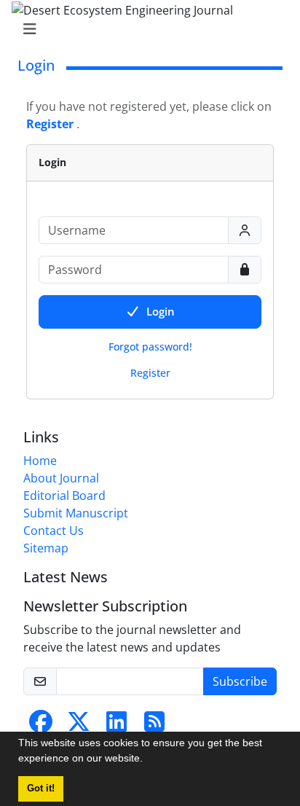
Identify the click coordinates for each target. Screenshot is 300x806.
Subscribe (240, 681)
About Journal (61, 478)
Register (150, 373)
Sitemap (45, 548)
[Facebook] (40, 726)
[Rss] (154, 726)
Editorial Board (64, 496)
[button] (148, 760)
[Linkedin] (116, 726)
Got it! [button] (41, 788)
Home (40, 461)
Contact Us (53, 531)
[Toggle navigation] (146, 29)
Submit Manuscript (75, 513)
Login (160, 311)
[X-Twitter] (78, 726)
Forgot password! (150, 346)
